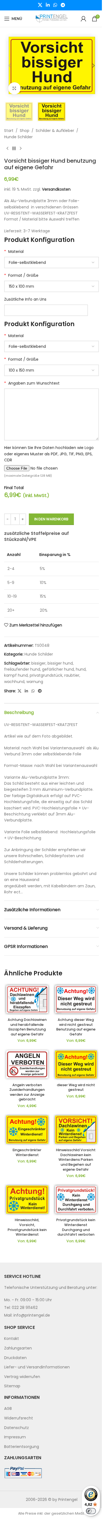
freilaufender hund (22, 669)
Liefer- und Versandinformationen (37, 1367)
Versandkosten (56, 189)
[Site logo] (51, 18)
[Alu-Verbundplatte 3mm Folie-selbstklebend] (51, 346)
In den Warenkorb (51, 519)
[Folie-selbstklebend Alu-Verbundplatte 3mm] (51, 262)
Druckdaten (15, 1357)
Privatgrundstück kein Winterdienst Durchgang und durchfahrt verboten (75, 1227)
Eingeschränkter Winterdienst (27, 1152)
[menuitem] (51, 1339)
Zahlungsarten (18, 1348)
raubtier (71, 675)
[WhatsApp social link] (55, 5)
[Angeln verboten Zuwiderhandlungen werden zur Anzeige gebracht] (27, 1065)
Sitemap (12, 1386)
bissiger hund (60, 663)
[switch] (91, 1511)
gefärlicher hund (58, 669)
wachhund (14, 681)
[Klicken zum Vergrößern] (14, 88)
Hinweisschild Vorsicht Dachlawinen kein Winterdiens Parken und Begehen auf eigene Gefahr (76, 1160)
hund (81, 669)
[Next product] (20, 148)
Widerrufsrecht (18, 1418)
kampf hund (16, 675)
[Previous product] (7, 148)
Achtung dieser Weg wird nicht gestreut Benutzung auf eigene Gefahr (76, 1027)
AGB (8, 1408)
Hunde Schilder (18, 137)
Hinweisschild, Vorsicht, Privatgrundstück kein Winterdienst (27, 1227)
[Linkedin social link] (47, 5)
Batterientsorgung (21, 1446)
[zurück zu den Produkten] (14, 148)
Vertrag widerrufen (22, 1376)
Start (8, 130)
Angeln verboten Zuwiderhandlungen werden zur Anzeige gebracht (27, 1092)
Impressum (15, 1437)
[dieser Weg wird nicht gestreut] (76, 1065)
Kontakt (11, 1338)
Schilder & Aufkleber (55, 130)
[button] (9, 65)
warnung (34, 681)
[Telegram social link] (63, 5)
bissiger (38, 663)
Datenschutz (16, 1427)
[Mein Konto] (83, 18)
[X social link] (40, 5)
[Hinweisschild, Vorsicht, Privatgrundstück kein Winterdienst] (27, 1200)
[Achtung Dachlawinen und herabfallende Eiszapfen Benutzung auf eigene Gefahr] (27, 999)
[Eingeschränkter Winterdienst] (27, 1130)
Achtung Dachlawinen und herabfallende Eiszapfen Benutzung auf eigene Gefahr (27, 1027)
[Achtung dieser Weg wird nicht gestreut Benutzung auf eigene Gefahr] (76, 999)
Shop (24, 130)
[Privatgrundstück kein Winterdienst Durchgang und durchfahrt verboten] (76, 1200)
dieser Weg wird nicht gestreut (76, 1087)
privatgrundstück (46, 675)
